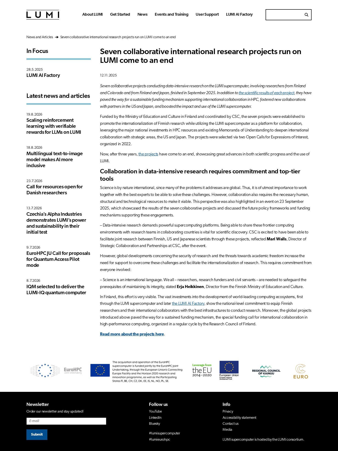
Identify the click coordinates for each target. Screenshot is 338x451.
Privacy (228, 411)
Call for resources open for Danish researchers (54, 190)
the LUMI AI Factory (188, 304)
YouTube (155, 411)
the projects (148, 154)
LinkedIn (155, 418)
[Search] (306, 15)
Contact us (230, 424)
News (142, 15)
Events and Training (171, 15)
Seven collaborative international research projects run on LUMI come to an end (118, 37)
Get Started (120, 15)
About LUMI (92, 15)
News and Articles (40, 37)
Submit (37, 434)
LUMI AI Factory (239, 15)
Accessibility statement (239, 418)
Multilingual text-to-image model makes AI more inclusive (54, 159)
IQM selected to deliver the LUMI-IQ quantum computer (56, 290)
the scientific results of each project (266, 93)
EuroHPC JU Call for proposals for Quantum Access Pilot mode (58, 259)
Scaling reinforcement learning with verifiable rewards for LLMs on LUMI (53, 126)
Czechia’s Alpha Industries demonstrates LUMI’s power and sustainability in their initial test (56, 223)
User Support (207, 15)
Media (227, 430)
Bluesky (154, 424)
